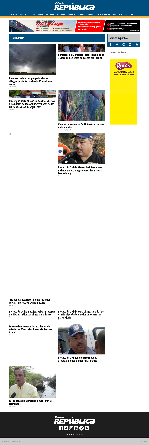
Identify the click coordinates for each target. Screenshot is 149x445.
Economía (71, 14)
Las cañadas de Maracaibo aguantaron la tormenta (30, 402)
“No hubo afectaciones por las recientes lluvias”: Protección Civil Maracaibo (29, 301)
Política (23, 14)
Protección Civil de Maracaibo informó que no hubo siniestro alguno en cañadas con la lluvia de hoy (80, 170)
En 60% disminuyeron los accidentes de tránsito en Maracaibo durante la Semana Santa (30, 329)
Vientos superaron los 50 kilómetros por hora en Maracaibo (81, 125)
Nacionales (50, 14)
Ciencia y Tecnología (103, 14)
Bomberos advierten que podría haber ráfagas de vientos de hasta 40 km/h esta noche (30, 81)
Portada (14, 14)
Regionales (61, 14)
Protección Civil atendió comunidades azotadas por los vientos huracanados (77, 359)
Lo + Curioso (130, 14)
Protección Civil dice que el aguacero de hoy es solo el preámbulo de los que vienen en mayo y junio (80, 314)
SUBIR (145, 441)
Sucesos (32, 14)
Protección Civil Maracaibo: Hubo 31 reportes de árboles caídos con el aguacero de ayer (32, 313)
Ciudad (40, 14)
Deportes (81, 14)
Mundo (90, 14)
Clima (14, 86)
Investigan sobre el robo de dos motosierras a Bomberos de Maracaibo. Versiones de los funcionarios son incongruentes (32, 104)
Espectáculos (117, 14)
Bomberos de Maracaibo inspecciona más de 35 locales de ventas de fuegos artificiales (81, 56)
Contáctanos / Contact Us (74, 434)
